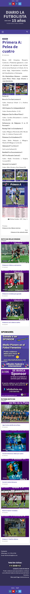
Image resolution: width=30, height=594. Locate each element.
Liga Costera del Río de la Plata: (11, 425)
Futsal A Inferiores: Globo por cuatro (12, 453)
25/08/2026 (6, 427)
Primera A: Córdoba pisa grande (11, 294)
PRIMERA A (5, 38)
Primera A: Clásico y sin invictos (11, 265)
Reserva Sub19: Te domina (9, 510)
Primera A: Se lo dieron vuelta (11, 322)
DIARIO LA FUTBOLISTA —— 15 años (15, 16)
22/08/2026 (6, 484)
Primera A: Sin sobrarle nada (19, 231)
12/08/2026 (6, 295)
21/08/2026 (6, 512)
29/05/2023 (6, 55)
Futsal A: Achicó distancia (9, 482)
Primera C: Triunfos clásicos (10, 539)
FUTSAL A (5, 449)
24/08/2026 (6, 455)
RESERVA (5, 506)
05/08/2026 (6, 324)
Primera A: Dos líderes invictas (11, 227)
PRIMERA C (5, 535)
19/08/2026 (6, 267)
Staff (17, 1)
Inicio (13, 1)
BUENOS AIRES (6, 421)
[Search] (27, 31)
